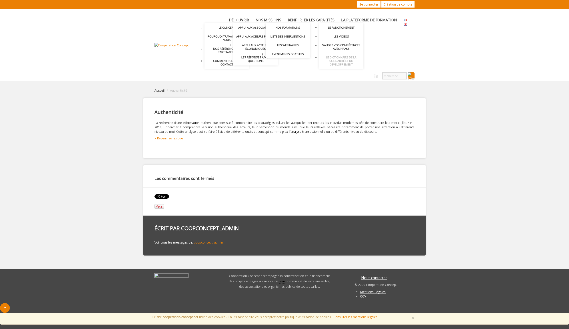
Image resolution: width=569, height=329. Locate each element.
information (191, 123)
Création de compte (398, 4)
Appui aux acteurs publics (255, 36)
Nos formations (288, 28)
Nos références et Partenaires (226, 50)
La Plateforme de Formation (369, 20)
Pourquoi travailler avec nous (227, 38)
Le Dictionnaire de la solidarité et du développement (341, 60)
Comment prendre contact (226, 62)
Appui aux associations (255, 28)
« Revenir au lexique (168, 138)
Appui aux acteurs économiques (255, 47)
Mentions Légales (373, 292)
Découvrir (239, 20)
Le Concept (227, 28)
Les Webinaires (288, 45)
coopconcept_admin (210, 228)
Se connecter (368, 4)
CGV (363, 296)
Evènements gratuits (288, 54)
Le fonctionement (341, 28)
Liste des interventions (287, 36)
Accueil (159, 90)
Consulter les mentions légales (355, 317)
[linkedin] (376, 76)
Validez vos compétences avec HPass (341, 47)
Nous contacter (374, 277)
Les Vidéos (341, 36)
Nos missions (268, 20)
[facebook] (368, 75)
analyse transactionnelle (308, 131)
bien (282, 281)
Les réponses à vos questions (255, 59)
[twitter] (361, 75)
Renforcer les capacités (311, 20)
